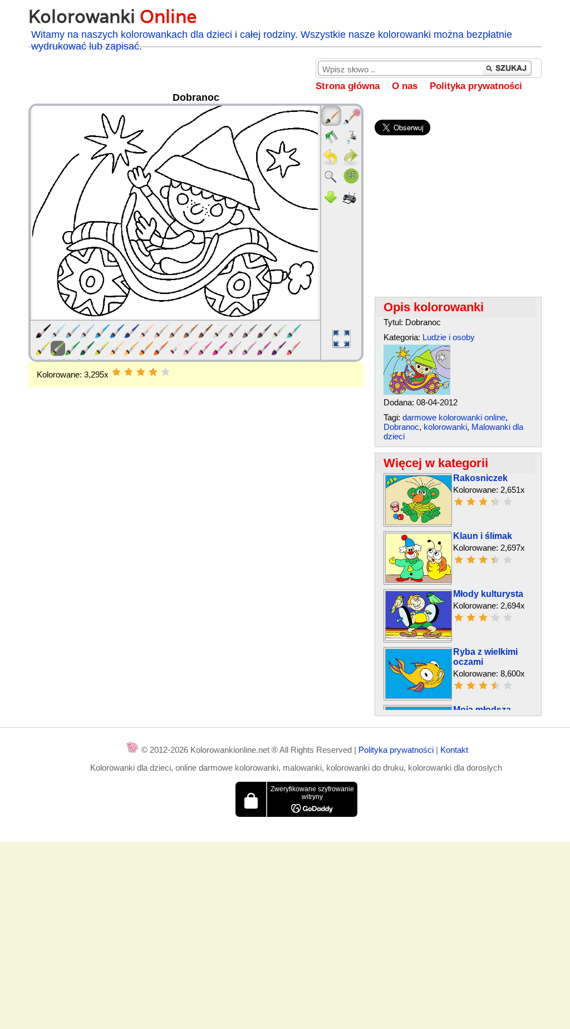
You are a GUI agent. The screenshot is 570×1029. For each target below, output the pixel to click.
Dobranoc (401, 427)
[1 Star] (116, 372)
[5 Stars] (165, 372)
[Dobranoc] (417, 391)
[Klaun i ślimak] (418, 580)
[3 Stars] (140, 372)
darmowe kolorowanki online (453, 417)
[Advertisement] (195, 476)
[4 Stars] (153, 372)
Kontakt (454, 749)
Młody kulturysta (488, 594)
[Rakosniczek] (418, 522)
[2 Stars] (128, 372)
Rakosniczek (480, 478)
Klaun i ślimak (482, 536)
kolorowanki (445, 427)
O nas (404, 86)
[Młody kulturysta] (418, 638)
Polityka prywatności (476, 86)
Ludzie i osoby (448, 337)
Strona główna (348, 86)
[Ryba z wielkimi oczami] (418, 695)
